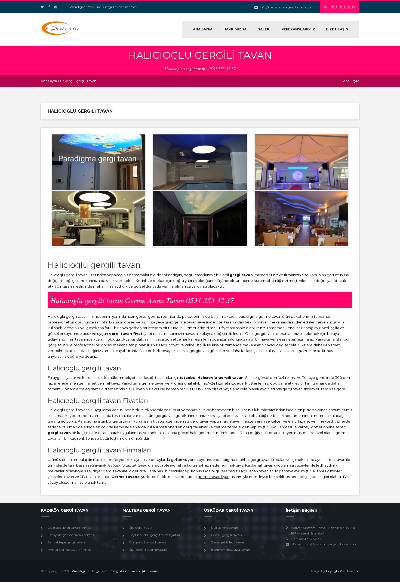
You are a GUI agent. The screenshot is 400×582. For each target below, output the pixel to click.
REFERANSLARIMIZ (298, 29)
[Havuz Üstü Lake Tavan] (200, 162)
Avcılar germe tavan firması (69, 550)
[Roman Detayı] (301, 162)
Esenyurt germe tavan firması (71, 535)
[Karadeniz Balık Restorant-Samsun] (301, 218)
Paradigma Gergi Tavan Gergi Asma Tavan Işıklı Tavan (115, 571)
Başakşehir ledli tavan (228, 542)
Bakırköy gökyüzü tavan (230, 550)
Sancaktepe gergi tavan (66, 542)
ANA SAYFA (203, 29)
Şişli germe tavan (224, 528)
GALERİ (263, 29)
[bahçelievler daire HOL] (98, 162)
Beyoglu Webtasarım (342, 571)
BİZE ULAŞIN (337, 29)
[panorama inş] (200, 218)
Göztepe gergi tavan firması (70, 528)
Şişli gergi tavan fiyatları (148, 550)
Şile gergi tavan (141, 528)
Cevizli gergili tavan (226, 535)
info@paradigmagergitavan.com (286, 7)
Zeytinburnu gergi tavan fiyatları (155, 535)
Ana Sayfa (49, 81)
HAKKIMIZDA (235, 29)
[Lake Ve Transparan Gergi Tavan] (98, 218)
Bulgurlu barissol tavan (147, 542)
